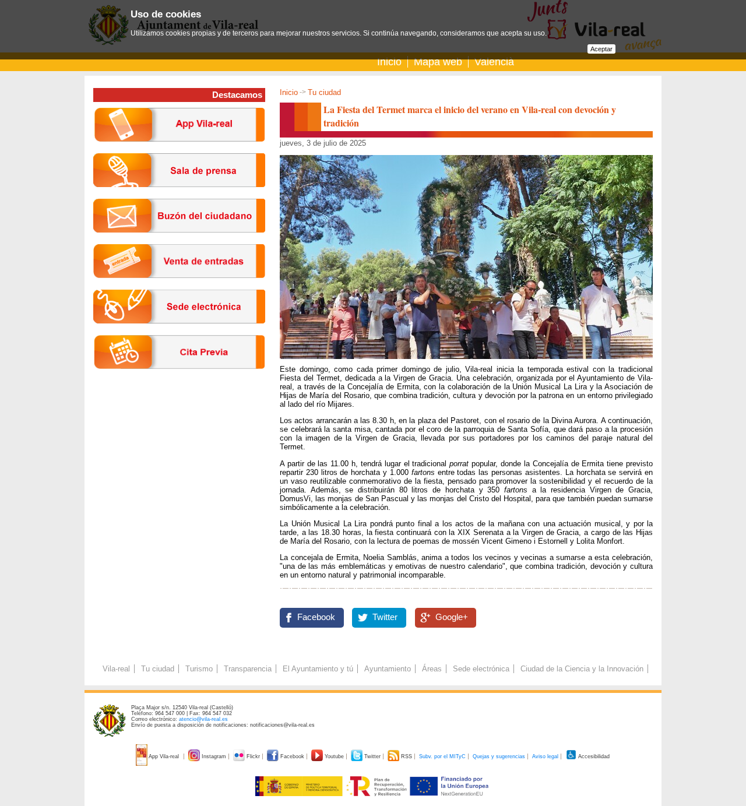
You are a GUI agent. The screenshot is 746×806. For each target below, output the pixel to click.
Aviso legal (545, 756)
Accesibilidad (593, 756)
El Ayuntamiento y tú (318, 668)
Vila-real (116, 668)
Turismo (199, 668)
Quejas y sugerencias (499, 756)
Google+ (451, 617)
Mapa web (438, 62)
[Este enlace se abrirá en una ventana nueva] (179, 332)
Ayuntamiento (387, 668)
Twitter (384, 617)
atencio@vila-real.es (203, 719)
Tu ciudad (324, 92)
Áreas (432, 668)
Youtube (334, 756)
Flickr (253, 756)
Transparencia (248, 668)
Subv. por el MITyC (442, 756)
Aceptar (601, 48)
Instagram (214, 756)
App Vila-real (164, 756)
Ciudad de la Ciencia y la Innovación (581, 668)
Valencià (494, 62)
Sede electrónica (481, 668)
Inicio (389, 62)
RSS (406, 756)
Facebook (316, 617)
